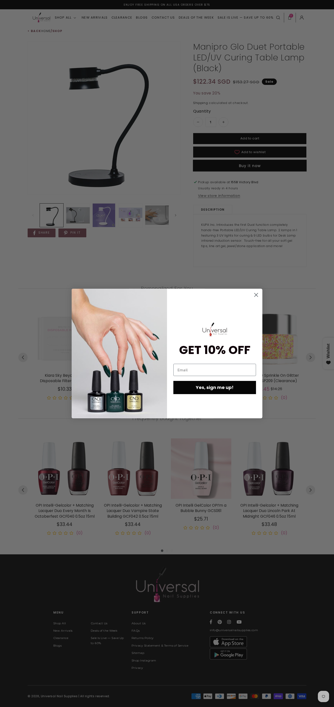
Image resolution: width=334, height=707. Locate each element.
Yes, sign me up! (215, 387)
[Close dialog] (256, 295)
